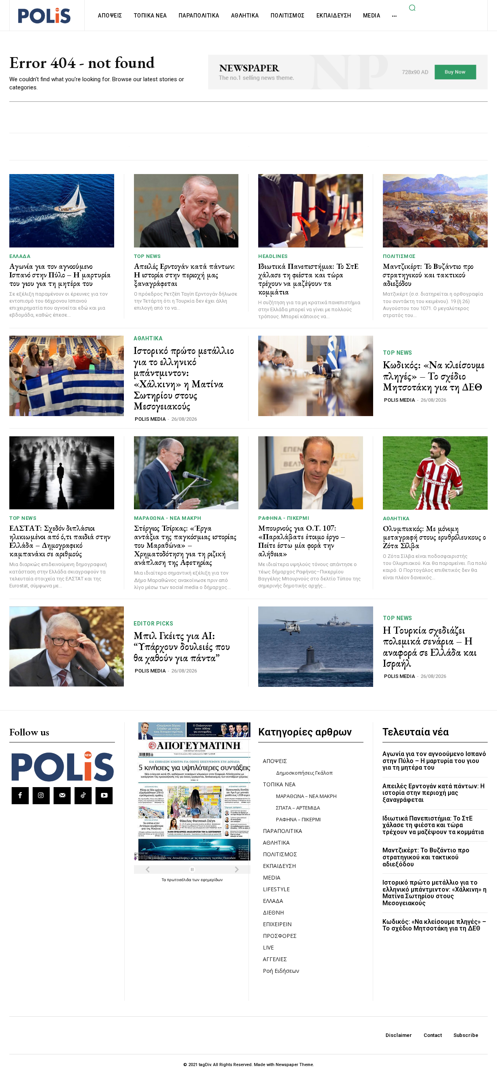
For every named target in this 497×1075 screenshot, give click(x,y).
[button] (412, 7)
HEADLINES (273, 256)
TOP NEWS (147, 256)
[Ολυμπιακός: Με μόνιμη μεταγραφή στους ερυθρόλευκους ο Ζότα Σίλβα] (435, 473)
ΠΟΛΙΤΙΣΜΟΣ (399, 256)
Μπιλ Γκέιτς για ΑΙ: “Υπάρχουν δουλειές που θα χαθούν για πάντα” (182, 646)
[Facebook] (20, 795)
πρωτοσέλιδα (179, 879)
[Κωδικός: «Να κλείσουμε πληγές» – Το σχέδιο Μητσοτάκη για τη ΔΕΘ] (315, 376)
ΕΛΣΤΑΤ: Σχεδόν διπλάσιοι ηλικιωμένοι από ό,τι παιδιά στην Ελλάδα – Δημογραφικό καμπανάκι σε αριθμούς (59, 541)
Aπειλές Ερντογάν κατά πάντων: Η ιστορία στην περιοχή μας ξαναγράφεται (184, 274)
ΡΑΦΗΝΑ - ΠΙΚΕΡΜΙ (283, 518)
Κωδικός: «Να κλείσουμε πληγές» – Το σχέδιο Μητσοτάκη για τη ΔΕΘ (434, 376)
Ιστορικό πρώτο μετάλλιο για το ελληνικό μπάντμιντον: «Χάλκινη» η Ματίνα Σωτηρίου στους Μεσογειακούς (184, 378)
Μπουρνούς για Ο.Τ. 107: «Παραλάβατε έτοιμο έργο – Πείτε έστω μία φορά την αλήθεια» (301, 541)
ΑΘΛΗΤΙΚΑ (148, 338)
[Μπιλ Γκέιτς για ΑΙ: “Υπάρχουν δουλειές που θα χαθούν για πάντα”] (66, 646)
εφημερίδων (212, 879)
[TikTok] (83, 795)
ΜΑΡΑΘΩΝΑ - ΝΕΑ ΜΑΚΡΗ (168, 518)
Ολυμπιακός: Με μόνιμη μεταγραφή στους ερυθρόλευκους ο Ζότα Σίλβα (434, 537)
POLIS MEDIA (150, 419)
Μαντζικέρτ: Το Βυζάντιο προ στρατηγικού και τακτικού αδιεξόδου (428, 274)
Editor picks (153, 623)
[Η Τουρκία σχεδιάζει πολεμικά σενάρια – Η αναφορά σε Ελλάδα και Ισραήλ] (315, 646)
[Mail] (62, 795)
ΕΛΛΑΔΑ (19, 256)
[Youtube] (104, 795)
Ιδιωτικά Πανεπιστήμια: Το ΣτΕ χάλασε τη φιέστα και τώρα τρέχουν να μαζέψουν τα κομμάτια (308, 279)
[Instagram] (41, 795)
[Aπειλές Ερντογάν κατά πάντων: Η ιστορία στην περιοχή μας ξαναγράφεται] (186, 210)
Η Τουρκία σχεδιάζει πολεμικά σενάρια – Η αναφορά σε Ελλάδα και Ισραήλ (430, 647)
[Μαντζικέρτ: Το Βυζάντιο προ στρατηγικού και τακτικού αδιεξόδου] (435, 210)
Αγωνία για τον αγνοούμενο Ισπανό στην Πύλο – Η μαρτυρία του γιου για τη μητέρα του (60, 274)
